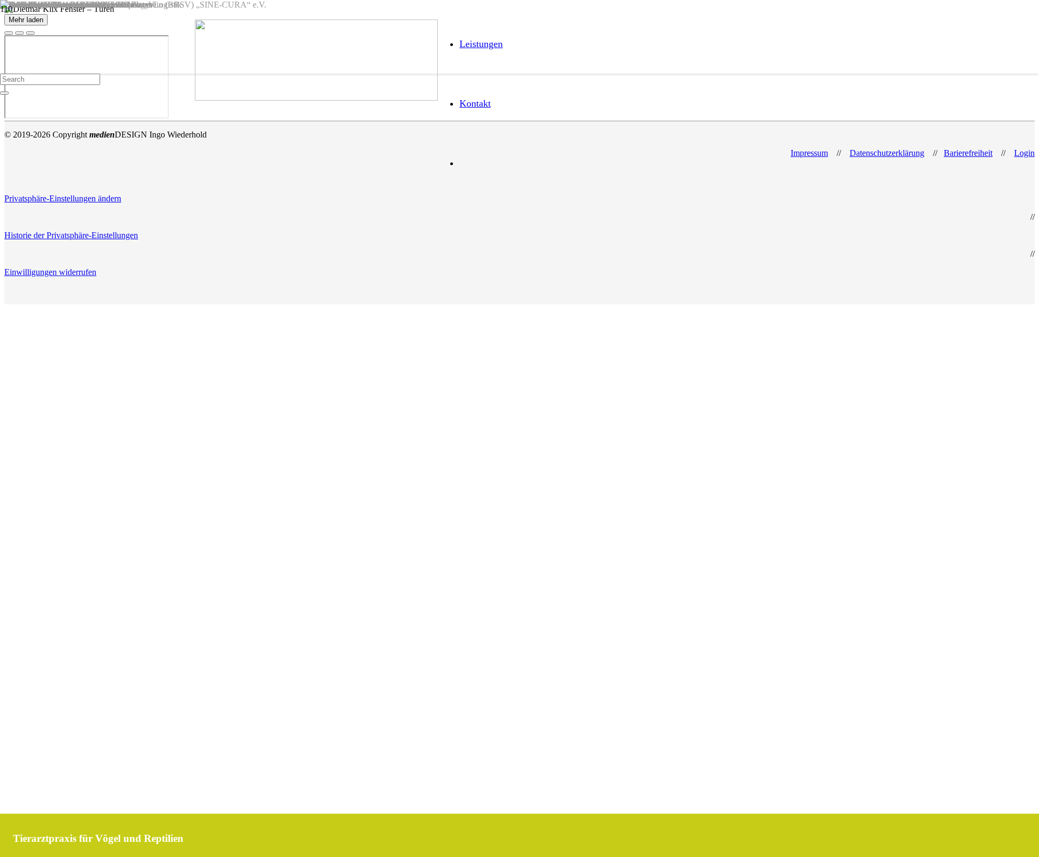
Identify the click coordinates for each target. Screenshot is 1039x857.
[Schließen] (4, 93)
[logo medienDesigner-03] (316, 97)
